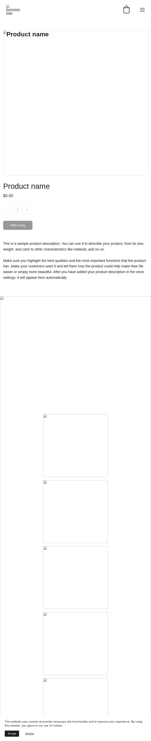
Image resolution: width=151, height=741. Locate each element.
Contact (49, 401)
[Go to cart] (126, 9)
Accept (12, 733)
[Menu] (142, 10)
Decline (29, 733)
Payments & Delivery (59, 393)
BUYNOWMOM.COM (69, 310)
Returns (49, 408)
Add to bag (17, 225)
